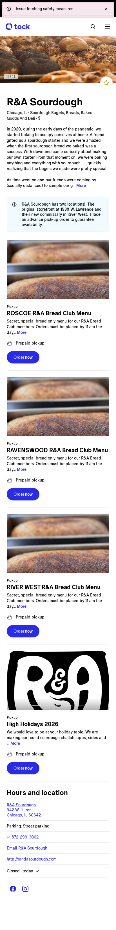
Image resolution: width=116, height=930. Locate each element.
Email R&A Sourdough (27, 848)
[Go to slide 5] (79, 706)
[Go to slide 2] (47, 706)
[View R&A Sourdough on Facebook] (13, 889)
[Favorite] (106, 83)
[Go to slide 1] (36, 706)
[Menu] (107, 26)
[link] (58, 59)
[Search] (93, 26)
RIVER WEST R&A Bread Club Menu (53, 587)
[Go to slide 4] (68, 706)
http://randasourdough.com (32, 859)
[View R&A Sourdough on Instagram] (25, 889)
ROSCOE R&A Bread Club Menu (49, 313)
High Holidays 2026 (32, 724)
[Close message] (106, 9)
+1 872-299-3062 (23, 837)
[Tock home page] (18, 26)
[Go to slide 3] (58, 706)
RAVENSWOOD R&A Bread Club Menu (57, 450)
